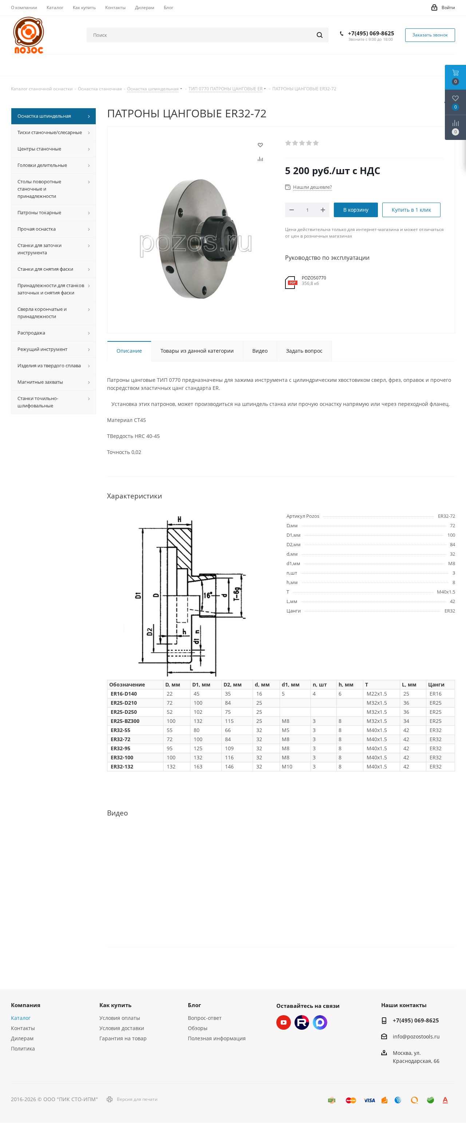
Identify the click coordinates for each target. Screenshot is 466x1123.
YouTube (283, 1022)
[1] (288, 143)
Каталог (21, 1017)
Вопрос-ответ (205, 1017)
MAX (320, 1022)
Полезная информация (217, 1038)
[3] (302, 143)
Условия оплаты (119, 1017)
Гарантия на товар (123, 1038)
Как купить (115, 1005)
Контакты (23, 1028)
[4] (309, 143)
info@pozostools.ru (416, 1036)
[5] (316, 143)
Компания (25, 1005)
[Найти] (319, 35)
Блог (194, 1005)
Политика (23, 1048)
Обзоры (198, 1028)
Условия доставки (121, 1028)
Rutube (302, 1022)
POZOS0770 (314, 278)
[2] (295, 143)
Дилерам (22, 1038)
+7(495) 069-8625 (371, 33)
